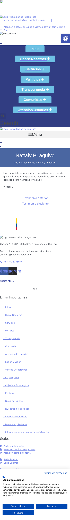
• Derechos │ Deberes (15, 424)
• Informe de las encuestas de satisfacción (26, 432)
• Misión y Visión (12, 361)
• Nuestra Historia (13, 401)
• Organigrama (11, 377)
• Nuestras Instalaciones (16, 408)
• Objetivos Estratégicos (16, 385)
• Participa (8, 330)
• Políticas (8, 393)
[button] (35, 134)
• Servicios (9, 322)
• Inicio (7, 307)
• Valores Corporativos (15, 369)
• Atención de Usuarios (15, 354)
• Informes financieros (15, 416)
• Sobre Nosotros (12, 315)
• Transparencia (11, 338)
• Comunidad (10, 346)
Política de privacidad (55, 473)
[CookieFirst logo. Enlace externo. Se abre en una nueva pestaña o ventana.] (4, 476)
